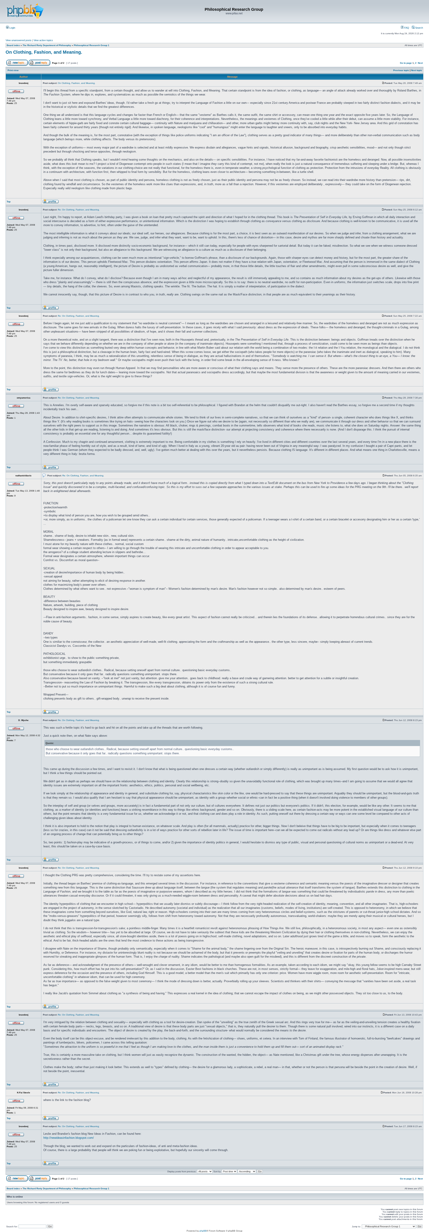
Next (420, 63)
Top (9, 201)
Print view (13, 70)
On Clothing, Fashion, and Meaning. (44, 52)
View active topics (43, 40)
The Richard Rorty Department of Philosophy (47, 45)
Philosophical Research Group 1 (91, 45)
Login (12, 27)
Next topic (416, 70)
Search (418, 27)
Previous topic (401, 70)
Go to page (406, 63)
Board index (13, 45)
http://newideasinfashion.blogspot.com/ (68, 1137)
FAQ (406, 27)
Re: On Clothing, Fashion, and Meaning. (79, 209)
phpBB (203, 1231)
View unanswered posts (19, 40)
